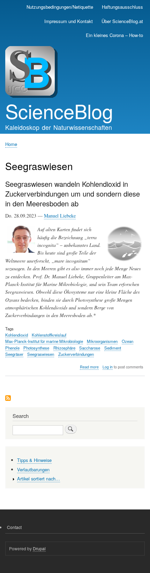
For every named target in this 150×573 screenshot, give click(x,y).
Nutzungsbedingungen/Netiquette (60, 6)
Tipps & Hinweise (34, 460)
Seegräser (14, 354)
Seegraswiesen (40, 354)
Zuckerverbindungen (76, 354)
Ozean (127, 341)
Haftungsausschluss (122, 6)
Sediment (112, 348)
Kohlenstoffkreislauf (49, 335)
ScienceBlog (59, 111)
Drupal (39, 548)
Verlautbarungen (33, 469)
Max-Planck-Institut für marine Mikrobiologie (44, 341)
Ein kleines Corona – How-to (114, 35)
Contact (14, 527)
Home (11, 144)
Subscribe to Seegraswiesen (8, 398)
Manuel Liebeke (60, 215)
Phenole (12, 348)
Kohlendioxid (16, 335)
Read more (89, 367)
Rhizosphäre (64, 348)
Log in (108, 366)
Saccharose (89, 348)
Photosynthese (36, 348)
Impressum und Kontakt (68, 21)
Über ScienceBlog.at (122, 21)
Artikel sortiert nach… (38, 478)
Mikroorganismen (102, 341)
